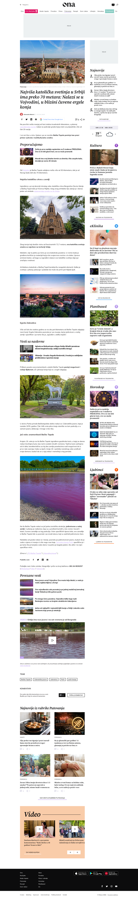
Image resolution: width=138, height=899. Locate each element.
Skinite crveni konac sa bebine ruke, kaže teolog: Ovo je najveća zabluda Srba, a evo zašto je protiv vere (104, 102)
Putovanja (23, 87)
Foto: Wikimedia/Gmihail (26, 520)
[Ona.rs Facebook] (102, 886)
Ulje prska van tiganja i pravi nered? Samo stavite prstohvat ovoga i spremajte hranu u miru (103, 77)
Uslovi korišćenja (25, 666)
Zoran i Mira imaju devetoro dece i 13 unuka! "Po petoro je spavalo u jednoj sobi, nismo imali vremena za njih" (103, 93)
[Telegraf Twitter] (107, 886)
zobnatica (53, 679)
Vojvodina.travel (50, 553)
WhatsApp (25, 569)
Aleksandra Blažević (29, 114)
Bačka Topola (26, 679)
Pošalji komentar (76, 695)
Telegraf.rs (25, 4)
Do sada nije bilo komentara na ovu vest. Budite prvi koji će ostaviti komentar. (34, 695)
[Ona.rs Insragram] (111, 886)
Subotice (26, 170)
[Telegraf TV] (116, 886)
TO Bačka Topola (34, 553)
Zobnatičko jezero (40, 679)
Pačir (63, 679)
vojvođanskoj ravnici (28, 127)
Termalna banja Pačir (64, 542)
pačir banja (72, 679)
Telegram (40, 569)
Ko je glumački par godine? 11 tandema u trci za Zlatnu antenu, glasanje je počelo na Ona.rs (104, 84)
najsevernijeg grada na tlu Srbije (46, 191)
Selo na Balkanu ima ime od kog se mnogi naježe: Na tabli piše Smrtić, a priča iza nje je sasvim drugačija (103, 111)
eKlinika (96, 226)
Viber (33, 569)
